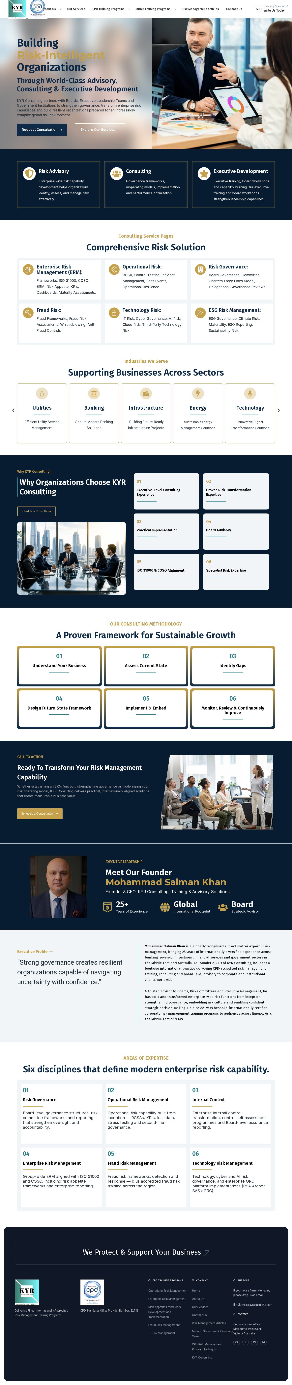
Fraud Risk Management (164, 1325)
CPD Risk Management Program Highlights (207, 1347)
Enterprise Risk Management (167, 1299)
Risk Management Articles (209, 1323)
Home (196, 1290)
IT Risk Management (161, 1333)
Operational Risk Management (167, 1290)
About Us (198, 1299)
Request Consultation (39, 130)
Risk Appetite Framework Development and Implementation (164, 1312)
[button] (13, 410)
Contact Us (199, 1315)
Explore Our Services (98, 130)
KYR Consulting (202, 1357)
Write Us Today (274, 10)
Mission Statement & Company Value (212, 1333)
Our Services (200, 1307)
